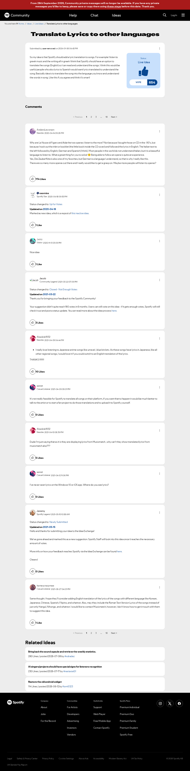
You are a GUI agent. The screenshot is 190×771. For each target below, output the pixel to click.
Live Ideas (39, 23)
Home (21, 23)
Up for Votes (55, 204)
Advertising (73, 721)
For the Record (48, 721)
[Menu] (183, 15)
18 (106, 116)
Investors (72, 727)
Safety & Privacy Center (27, 758)
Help (73, 15)
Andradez (69, 656)
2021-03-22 (49, 294)
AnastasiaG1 (69, 671)
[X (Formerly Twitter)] (169, 703)
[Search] (164, 15)
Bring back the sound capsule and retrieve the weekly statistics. (62, 651)
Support (97, 707)
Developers (73, 714)
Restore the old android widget (45, 681)
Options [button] (159, 48)
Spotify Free (126, 734)
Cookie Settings (66, 758)
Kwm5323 (67, 686)
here (114, 310)
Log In (174, 15)
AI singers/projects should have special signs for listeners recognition (65, 666)
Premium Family (128, 721)
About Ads (83, 758)
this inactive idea (80, 213)
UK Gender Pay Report (17, 764)
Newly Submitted (58, 522)
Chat (94, 15)
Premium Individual (129, 707)
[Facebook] (179, 703)
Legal (9, 758)
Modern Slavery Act (117, 758)
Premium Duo (127, 714)
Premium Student (129, 727)
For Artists (72, 707)
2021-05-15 (49, 527)
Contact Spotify (101, 727)
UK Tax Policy (136, 758)
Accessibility (98, 758)
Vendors (71, 734)
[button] (138, 82)
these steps (114, 6)
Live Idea (144, 62)
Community (20, 15)
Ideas (116, 15)
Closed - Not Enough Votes (63, 289)
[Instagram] (160, 703)
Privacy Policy (48, 758)
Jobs (43, 714)
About (44, 707)
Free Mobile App (102, 721)
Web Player (99, 714)
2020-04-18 (49, 209)
